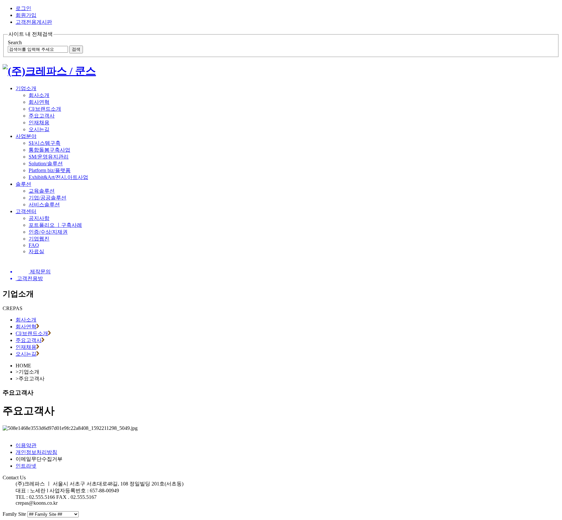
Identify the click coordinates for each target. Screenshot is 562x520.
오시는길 (39, 129)
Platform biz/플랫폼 (50, 170)
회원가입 (26, 15)
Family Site (14, 514)
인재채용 (39, 122)
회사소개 (39, 95)
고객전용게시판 (34, 22)
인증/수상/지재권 (48, 232)
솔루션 (23, 184)
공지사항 (39, 218)
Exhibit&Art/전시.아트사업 (58, 177)
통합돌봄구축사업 (49, 150)
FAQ (34, 245)
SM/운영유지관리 (49, 156)
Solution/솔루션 (46, 163)
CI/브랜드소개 (45, 109)
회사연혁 (39, 102)
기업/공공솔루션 (47, 197)
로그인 (23, 8)
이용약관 (26, 445)
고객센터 (26, 211)
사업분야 (26, 136)
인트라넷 (26, 466)
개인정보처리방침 (36, 452)
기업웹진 (39, 238)
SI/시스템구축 (44, 143)
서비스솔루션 (44, 204)
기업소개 (26, 88)
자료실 (36, 251)
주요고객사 (42, 115)
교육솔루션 (42, 191)
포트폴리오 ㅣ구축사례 (55, 225)
